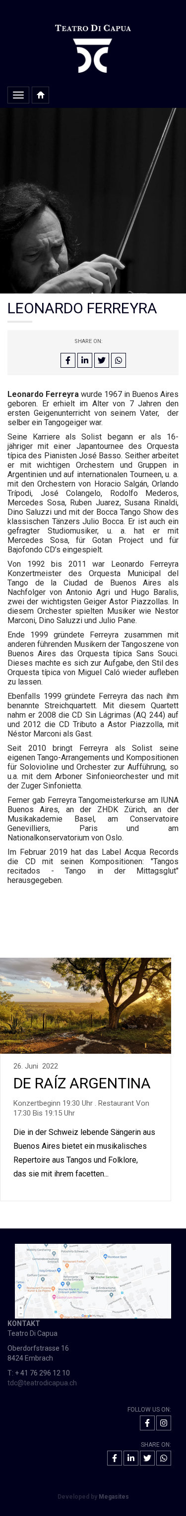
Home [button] (40, 95)
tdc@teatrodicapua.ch (42, 1383)
